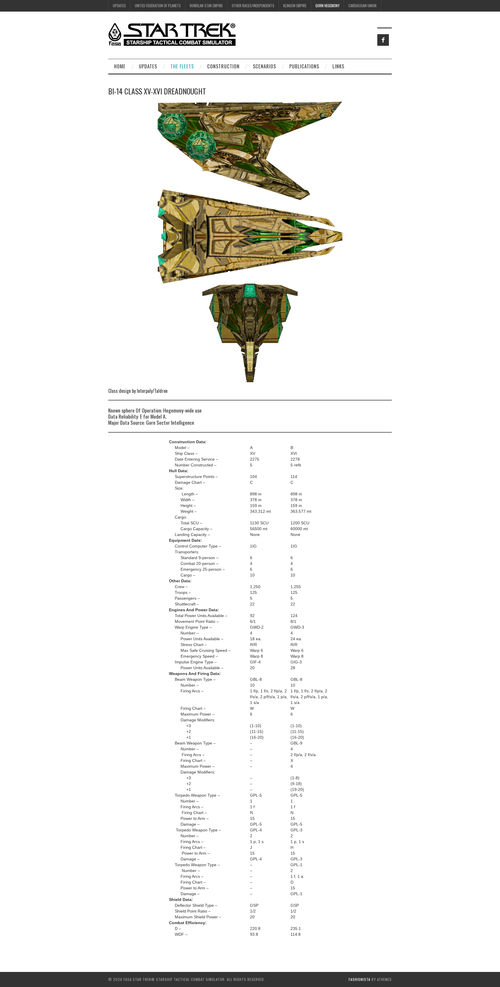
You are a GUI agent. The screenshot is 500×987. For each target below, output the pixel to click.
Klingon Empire (294, 5)
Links (338, 66)
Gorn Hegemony (327, 5)
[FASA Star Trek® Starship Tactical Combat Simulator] (172, 34)
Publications (304, 66)
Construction (223, 66)
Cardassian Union (362, 5)
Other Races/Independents (253, 5)
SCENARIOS (264, 66)
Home (120, 66)
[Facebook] (383, 40)
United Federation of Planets (158, 5)
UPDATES (119, 5)
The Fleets (182, 66)
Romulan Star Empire (206, 5)
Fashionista (359, 979)
